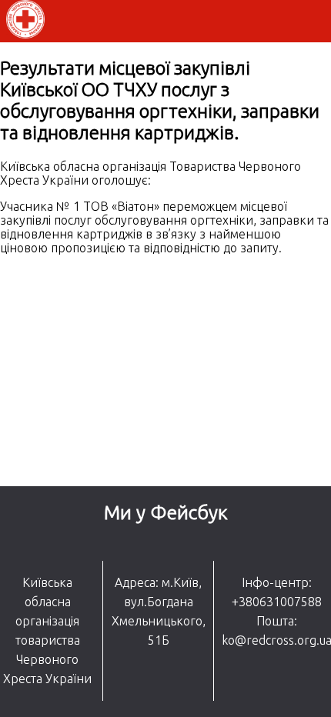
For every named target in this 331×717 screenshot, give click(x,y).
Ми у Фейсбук (166, 512)
